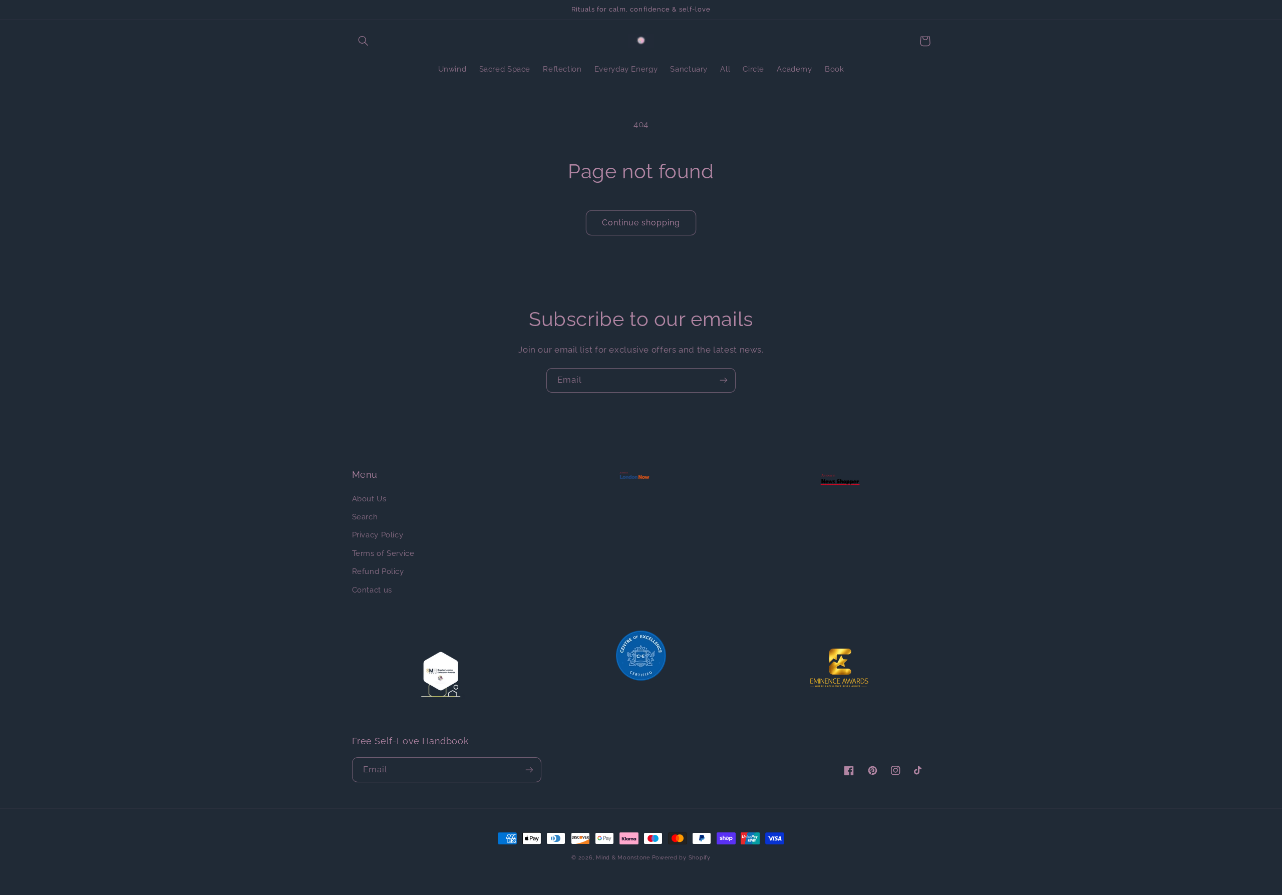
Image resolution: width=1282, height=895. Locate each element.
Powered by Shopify (681, 857)
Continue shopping (641, 222)
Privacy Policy (378, 534)
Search (365, 516)
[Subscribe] (723, 380)
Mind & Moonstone (623, 857)
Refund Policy (378, 571)
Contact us (372, 589)
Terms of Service (383, 553)
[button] (363, 41)
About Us (369, 498)
